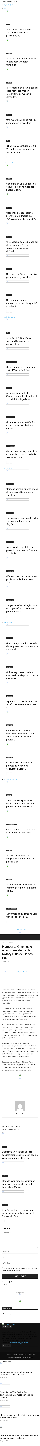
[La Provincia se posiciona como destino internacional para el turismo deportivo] (22, 788)
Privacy (15, 1354)
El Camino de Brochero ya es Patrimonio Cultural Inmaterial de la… (21, 887)
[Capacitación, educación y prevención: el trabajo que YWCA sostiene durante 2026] (22, 201)
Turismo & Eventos (11, 362)
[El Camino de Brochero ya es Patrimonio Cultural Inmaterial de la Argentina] (22, 872)
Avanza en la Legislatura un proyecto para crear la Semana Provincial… (21, 550)
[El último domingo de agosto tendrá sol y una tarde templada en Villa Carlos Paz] (22, 46)
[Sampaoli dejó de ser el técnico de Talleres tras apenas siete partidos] (20, 1365)
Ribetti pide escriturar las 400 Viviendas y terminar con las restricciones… (21, 149)
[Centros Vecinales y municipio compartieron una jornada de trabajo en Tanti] (22, 439)
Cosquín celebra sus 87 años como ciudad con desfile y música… (20, 425)
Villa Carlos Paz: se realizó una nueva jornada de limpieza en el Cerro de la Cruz (18, 1213)
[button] (3, 937)
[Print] (29, 1090)
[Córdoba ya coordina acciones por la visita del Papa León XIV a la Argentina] (22, 564)
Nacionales (8, 622)
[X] (6, 927)
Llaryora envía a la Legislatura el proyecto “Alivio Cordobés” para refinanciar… (21, 608)
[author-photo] (20, 1111)
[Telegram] (34, 1090)
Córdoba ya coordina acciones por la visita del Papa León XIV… (21, 579)
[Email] (25, 1090)
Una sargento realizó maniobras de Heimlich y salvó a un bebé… (21, 303)
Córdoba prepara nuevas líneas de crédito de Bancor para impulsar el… (22, 492)
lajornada (20, 1114)
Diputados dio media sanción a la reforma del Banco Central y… (21, 704)
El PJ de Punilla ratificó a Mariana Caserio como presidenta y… (18, 32)
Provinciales (8, 468)
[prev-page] (7, 157)
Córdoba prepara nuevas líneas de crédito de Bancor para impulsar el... (19, 1436)
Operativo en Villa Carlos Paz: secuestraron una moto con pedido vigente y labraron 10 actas (20, 1155)
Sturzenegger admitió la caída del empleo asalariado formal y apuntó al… (22, 646)
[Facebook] (3, 927)
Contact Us (32, 1354)
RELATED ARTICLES (11, 1126)
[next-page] (11, 157)
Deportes (9, 795)
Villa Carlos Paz (9, 163)
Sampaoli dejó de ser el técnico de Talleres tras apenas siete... (16, 1373)
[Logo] (0, 941)
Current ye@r (7, 1282)
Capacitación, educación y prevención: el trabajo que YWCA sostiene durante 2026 (21, 216)
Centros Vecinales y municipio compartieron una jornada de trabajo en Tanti (21, 454)
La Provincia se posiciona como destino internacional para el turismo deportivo (20, 803)
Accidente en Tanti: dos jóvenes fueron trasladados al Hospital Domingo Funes (21, 396)
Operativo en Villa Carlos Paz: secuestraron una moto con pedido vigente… (21, 186)
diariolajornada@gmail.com (19, 1343)
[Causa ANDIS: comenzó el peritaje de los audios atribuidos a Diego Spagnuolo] (22, 750)
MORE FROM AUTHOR (12, 1129)
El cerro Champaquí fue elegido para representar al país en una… (20, 858)
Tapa (5, 9)
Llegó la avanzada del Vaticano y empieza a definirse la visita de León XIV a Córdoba (18, 1184)
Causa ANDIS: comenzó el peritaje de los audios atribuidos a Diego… (19, 765)
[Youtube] (7, 927)
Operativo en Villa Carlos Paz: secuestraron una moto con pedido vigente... (16, 1395)
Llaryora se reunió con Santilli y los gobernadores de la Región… (22, 521)
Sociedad (9, 53)
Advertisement (23, 1354)
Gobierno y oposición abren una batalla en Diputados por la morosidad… (22, 675)
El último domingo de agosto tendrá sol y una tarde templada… (21, 61)
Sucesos (9, 114)
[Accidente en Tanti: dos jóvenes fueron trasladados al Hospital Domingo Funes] (22, 381)
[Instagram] (4, 927)
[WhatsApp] (20, 1090)
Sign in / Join (8, 5)
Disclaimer (8, 1354)
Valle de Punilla (9, 317)
